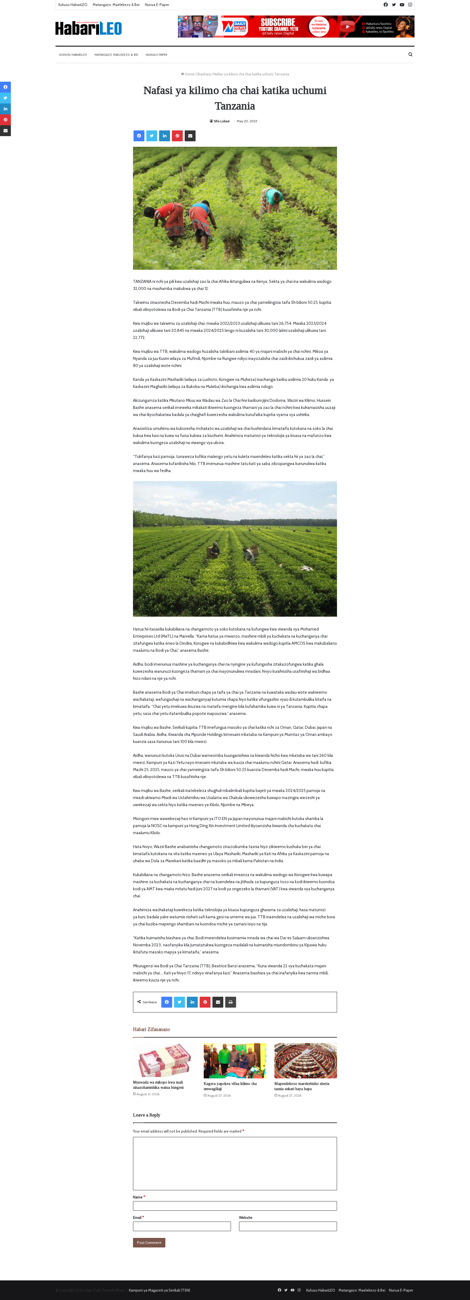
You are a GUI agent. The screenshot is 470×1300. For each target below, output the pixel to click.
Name (139, 1197)
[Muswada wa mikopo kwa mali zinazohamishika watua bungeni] (164, 1060)
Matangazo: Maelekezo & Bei (116, 4)
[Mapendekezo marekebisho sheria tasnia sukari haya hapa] (305, 1060)
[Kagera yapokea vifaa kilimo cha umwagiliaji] (235, 1060)
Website (245, 1217)
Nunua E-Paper (157, 4)
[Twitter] (151, 135)
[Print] (230, 1002)
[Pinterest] (177, 135)
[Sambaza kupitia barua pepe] (190, 135)
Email (138, 1217)
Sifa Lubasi (222, 121)
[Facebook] (139, 135)
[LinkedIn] (164, 135)
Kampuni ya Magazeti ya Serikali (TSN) (159, 1290)
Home (189, 74)
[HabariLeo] (88, 28)
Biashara (204, 74)
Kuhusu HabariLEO (72, 4)
